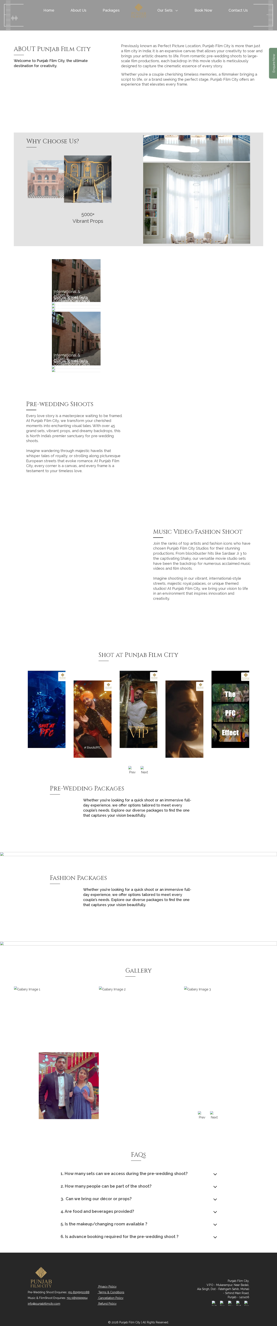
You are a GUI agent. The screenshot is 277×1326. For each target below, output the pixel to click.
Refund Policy (107, 1303)
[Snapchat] (246, 1303)
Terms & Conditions (111, 1292)
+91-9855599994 (77, 1298)
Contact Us (238, 10)
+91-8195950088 (78, 1292)
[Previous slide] (132, 771)
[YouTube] (230, 1303)
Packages (111, 10)
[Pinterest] (238, 1303)
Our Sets (165, 10)
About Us (78, 10)
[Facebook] (222, 1303)
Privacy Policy (107, 1286)
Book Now (203, 10)
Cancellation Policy (110, 1298)
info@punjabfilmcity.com (44, 1303)
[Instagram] (214, 1303)
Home (48, 10)
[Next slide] (145, 771)
